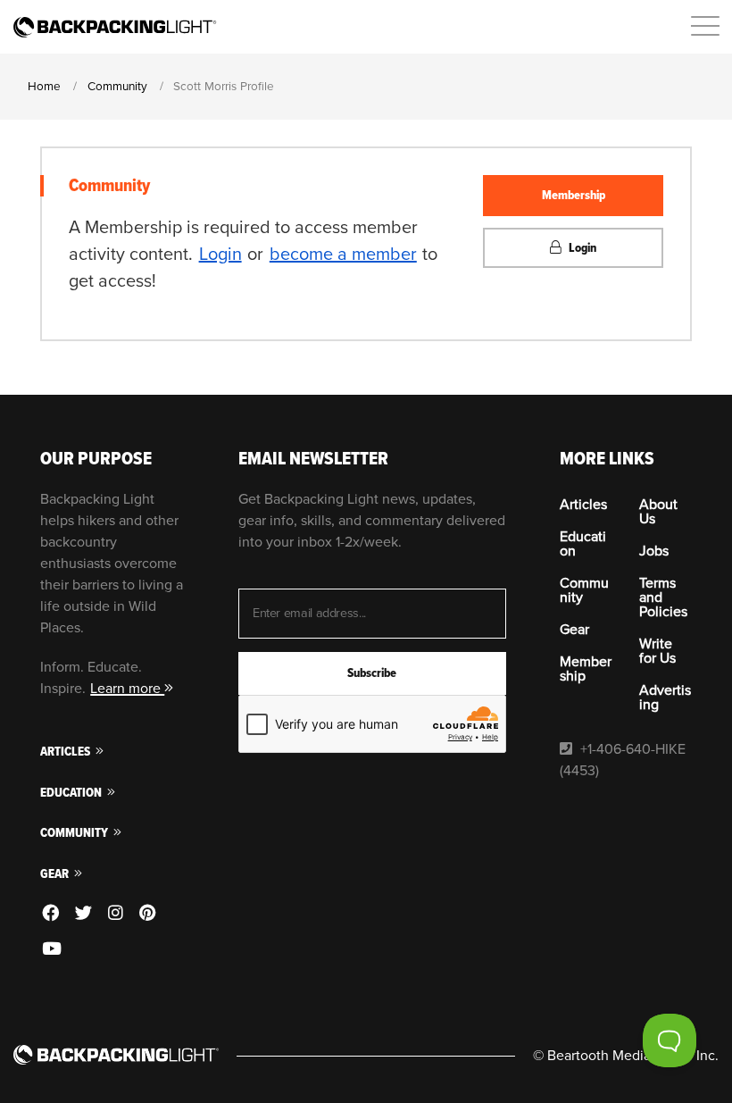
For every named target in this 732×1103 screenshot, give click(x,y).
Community (75, 832)
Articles (66, 751)
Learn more (127, 689)
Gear (55, 874)
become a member (343, 254)
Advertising (665, 697)
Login (220, 254)
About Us (658, 512)
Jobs (654, 551)
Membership (573, 195)
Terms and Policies (663, 597)
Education (72, 792)
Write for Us (657, 651)
